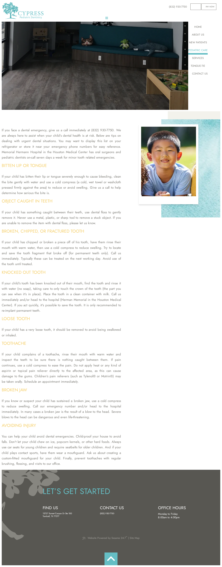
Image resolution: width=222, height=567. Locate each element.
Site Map (135, 538)
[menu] (107, 18)
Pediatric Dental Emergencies (63, 69)
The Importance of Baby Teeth (66, 60)
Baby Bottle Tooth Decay (20, 89)
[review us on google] (195, 6)
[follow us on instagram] (198, 6)
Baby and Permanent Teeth (64, 79)
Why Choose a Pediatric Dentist (58, 50)
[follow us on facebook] (192, 6)
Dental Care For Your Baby (21, 60)
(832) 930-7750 (107, 513)
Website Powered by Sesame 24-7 (107, 537)
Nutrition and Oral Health (21, 79)
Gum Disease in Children (19, 69)
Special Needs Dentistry (59, 89)
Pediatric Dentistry (16, 50)
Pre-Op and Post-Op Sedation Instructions (32, 98)
